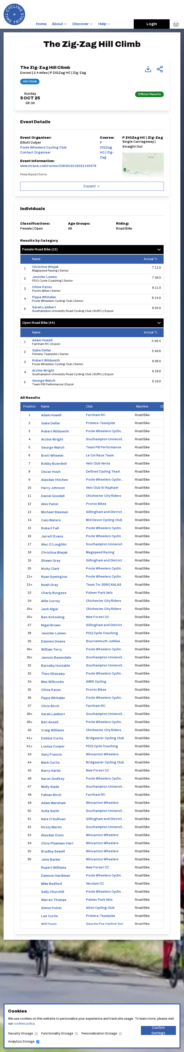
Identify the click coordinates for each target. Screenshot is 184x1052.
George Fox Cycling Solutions (109, 924)
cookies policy (24, 1023)
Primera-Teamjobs (100, 423)
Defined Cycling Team (103, 471)
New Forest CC (97, 617)
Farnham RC (95, 415)
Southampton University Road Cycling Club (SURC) (125, 439)
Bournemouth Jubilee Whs (106, 641)
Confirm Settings (158, 1030)
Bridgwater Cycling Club (105, 738)
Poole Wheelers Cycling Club (108, 431)
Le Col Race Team (100, 455)
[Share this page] (160, 69)
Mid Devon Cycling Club (104, 520)
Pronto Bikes (96, 504)
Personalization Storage (99, 1033)
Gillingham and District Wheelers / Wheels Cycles (124, 512)
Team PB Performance (103, 447)
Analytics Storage (21, 1041)
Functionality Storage (57, 1033)
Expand (89, 186)
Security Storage (20, 1033)
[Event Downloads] (148, 69)
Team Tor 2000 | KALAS (103, 584)
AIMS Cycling (96, 681)
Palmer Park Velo (99, 592)
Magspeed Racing (100, 552)
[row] (92, 269)
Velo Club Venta (98, 463)
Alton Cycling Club (100, 908)
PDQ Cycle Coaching (102, 633)
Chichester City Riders (103, 496)
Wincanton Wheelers (102, 754)
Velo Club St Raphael (102, 487)
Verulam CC (95, 883)
